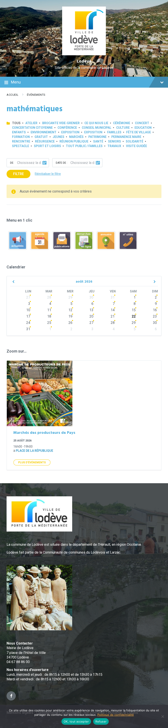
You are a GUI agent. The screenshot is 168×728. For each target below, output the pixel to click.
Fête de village (138, 132)
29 (70, 297)
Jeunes (58, 137)
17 (28, 316)
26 (70, 323)
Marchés (76, 137)
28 (49, 297)
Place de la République (34, 450)
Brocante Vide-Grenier (61, 123)
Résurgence (45, 141)
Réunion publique (74, 141)
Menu (16, 82)
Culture (123, 127)
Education (143, 127)
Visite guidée (136, 146)
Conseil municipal (96, 127)
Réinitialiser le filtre (48, 173)
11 (49, 310)
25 (49, 323)
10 (28, 310)
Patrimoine (97, 137)
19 (70, 316)
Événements (36, 94)
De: (12, 162)
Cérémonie (121, 123)
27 (28, 297)
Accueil (13, 94)
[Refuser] (162, 716)
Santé (98, 141)
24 (28, 323)
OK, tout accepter (76, 721)
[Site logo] (84, 54)
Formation (21, 137)
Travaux (114, 146)
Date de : (61, 162)
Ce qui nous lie (96, 123)
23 (155, 316)
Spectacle (20, 146)
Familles (114, 132)
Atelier (31, 123)
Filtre (18, 174)
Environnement (43, 132)
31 (113, 297)
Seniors (114, 141)
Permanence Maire (126, 137)
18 (49, 316)
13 (91, 310)
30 (91, 297)
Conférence (67, 127)
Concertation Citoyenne (32, 127)
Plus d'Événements (32, 462)
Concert (142, 123)
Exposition (70, 132)
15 (134, 310)
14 (113, 310)
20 (91, 316)
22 (134, 316)
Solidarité (134, 141)
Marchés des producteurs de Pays (44, 433)
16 (155, 310)
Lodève (84, 61)
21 (113, 316)
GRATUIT (41, 137)
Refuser (101, 721)
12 (70, 310)
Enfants (19, 132)
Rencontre (21, 141)
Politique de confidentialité (115, 714)
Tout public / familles (84, 146)
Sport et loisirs (47, 146)
